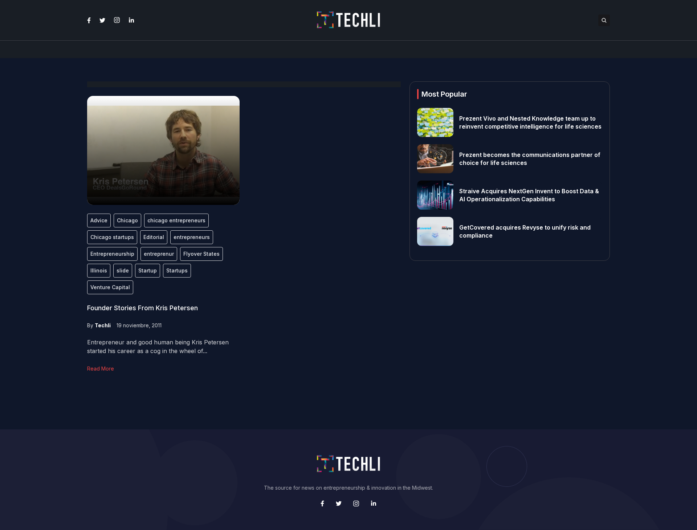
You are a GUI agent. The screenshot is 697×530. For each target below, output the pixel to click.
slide (123, 270)
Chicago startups (112, 237)
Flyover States (201, 254)
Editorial (153, 237)
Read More (100, 368)
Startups (177, 270)
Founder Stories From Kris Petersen (142, 308)
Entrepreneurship (112, 254)
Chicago (127, 220)
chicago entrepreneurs (176, 220)
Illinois (98, 270)
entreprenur (159, 254)
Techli (103, 325)
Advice (98, 220)
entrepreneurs (192, 237)
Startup (147, 270)
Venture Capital (110, 287)
